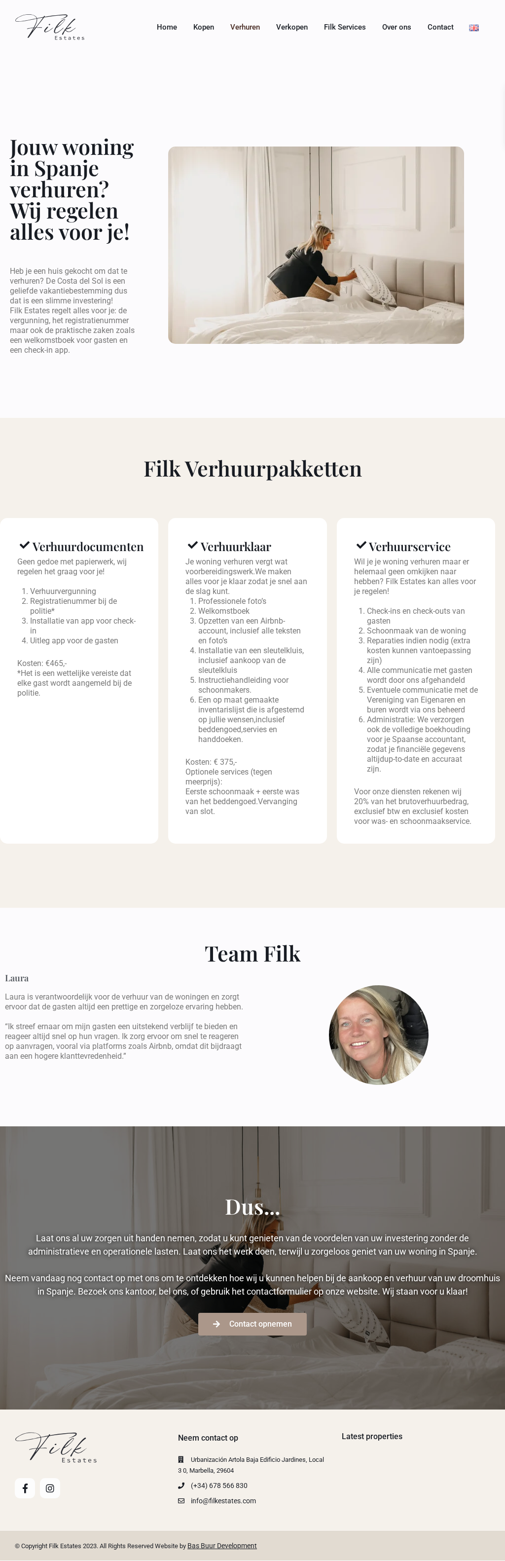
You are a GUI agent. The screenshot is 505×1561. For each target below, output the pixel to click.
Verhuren (245, 27)
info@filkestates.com (223, 1501)
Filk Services (345, 27)
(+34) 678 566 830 (219, 1485)
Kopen (203, 27)
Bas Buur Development (222, 1546)
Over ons (396, 27)
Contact (441, 27)
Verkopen (292, 27)
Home (167, 27)
